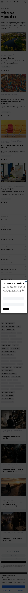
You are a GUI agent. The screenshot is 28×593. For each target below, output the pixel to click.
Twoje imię (4, 296)
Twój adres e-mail (6, 302)
